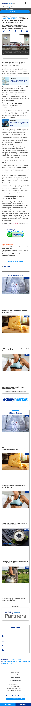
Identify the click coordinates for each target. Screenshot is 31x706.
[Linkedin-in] (18, 695)
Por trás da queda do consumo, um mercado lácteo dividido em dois (15, 562)
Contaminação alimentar (9, 661)
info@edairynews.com (14, 684)
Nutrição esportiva (24, 661)
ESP (1, 6)
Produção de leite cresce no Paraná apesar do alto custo (15, 20)
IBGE (11, 663)
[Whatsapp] (9, 695)
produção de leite (18, 261)
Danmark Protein (16, 659)
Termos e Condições (15, 677)
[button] (4, 31)
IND (12, 6)
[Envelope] (6, 695)
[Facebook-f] (12, 695)
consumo (5, 663)
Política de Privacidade (15, 680)
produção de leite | (10, 18)
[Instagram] (21, 695)
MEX (4, 6)
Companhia (15, 675)
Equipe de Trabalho (15, 672)
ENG (7, 6)
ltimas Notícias (16, 413)
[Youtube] (24, 695)
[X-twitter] (15, 695)
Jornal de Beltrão (8, 225)
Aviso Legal (7, 266)
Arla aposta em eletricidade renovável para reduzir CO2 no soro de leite (14, 448)
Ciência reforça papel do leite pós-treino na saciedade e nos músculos (13, 254)
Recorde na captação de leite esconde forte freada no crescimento (14, 599)
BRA (9, 6)
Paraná (3, 16)
